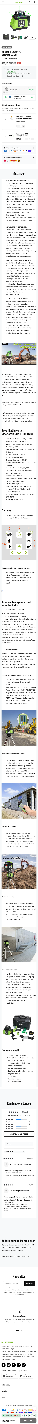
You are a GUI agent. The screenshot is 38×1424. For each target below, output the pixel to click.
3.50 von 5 (24, 1112)
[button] (4, 58)
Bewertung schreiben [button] (19, 1134)
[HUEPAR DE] (19, 2)
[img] (8, 1159)
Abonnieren (29, 1283)
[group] (19, 23)
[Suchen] (30, 2)
